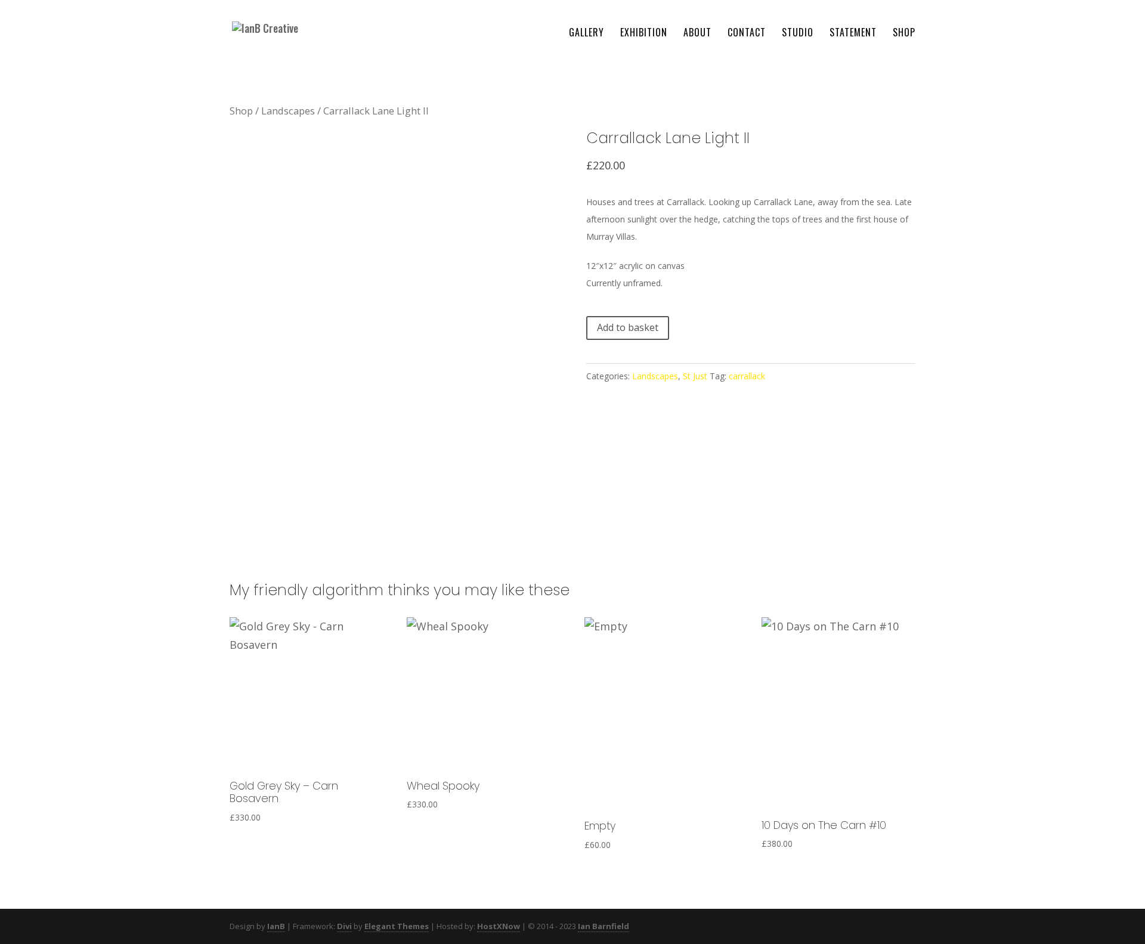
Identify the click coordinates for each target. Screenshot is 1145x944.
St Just (695, 376)
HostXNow (498, 926)
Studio (797, 33)
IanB (276, 926)
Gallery (586, 33)
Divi (344, 926)
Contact (747, 33)
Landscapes (288, 110)
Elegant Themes (396, 926)
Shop (904, 33)
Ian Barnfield (603, 926)
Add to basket (627, 327)
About (697, 33)
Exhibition (643, 33)
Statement (853, 33)
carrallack (747, 376)
